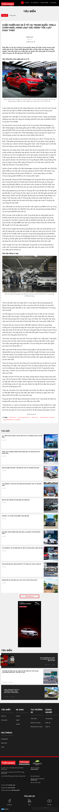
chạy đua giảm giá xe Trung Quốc (11, 419)
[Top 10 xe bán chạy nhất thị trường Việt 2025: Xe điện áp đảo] (7, 660)
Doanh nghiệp (44, 2)
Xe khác (18, 716)
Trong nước (12, 15)
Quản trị (47, 726)
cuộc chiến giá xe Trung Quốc (47, 417)
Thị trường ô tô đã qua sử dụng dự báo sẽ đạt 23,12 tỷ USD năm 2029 (21, 484)
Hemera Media (34, 769)
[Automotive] (24, 763)
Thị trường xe (35, 2)
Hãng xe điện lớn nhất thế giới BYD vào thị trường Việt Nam (20, 468)
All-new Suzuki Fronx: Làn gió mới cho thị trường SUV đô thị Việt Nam (22, 436)
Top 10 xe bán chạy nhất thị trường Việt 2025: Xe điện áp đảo (47, 659)
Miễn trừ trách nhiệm (35, 782)
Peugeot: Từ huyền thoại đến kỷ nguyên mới (15, 516)
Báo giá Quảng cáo (35, 776)
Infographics (4, 739)
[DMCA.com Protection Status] (5, 809)
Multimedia (53, 2)
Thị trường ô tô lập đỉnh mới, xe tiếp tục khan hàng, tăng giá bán (22, 548)
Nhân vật (47, 722)
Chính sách (34, 718)
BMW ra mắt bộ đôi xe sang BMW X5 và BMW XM (16, 500)
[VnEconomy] (8, 763)
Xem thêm (29, 596)
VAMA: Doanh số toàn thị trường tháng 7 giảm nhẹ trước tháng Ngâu (11, 691)
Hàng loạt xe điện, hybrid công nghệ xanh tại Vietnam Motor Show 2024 (21, 452)
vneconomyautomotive (24, 417)
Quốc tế (4, 15)
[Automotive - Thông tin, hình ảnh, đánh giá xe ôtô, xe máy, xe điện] (10, 5)
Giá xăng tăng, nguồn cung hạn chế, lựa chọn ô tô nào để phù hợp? (21, 532)
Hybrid (17, 720)
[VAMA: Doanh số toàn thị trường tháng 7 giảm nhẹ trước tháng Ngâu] (52, 692)
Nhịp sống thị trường (36, 726)
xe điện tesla (12, 417)
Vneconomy (35, 417)
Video (2, 747)
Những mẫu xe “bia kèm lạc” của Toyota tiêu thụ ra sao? (19, 580)
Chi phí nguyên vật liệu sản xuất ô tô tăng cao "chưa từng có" (21, 564)
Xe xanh (27, 2)
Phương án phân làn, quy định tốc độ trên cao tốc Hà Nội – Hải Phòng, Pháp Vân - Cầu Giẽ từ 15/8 (20, 671)
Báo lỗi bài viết (31, 41)
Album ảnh (4, 743)
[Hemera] (37, 762)
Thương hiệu (48, 718)
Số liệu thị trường (35, 722)
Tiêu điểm (29, 11)
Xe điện (18, 724)
